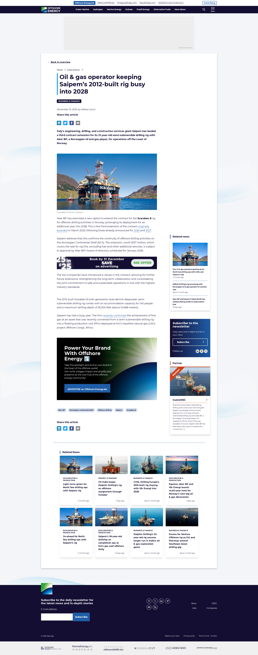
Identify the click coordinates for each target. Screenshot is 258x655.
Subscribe (183, 342)
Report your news (172, 636)
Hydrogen (98, 9)
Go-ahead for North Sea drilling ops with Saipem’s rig (74, 539)
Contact (213, 636)
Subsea (129, 9)
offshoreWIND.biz (106, 3)
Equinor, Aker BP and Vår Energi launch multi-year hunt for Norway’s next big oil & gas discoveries (181, 490)
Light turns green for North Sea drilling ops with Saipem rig (75, 487)
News (193, 603)
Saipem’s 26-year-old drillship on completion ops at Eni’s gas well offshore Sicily (111, 543)
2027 (148, 230)
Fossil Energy (143, 9)
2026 (136, 230)
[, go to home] (50, 9)
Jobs (194, 608)
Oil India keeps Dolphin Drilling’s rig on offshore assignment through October (110, 488)
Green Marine (82, 9)
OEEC (214, 603)
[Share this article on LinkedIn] (59, 123)
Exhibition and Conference (171, 3)
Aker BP (61, 410)
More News (180, 9)
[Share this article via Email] (78, 123)
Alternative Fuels (162, 9)
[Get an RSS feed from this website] (155, 607)
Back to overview (60, 62)
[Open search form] (204, 9)
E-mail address (49, 609)
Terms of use (204, 636)
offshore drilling (104, 410)
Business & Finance (69, 101)
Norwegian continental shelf (81, 410)
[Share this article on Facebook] (71, 123)
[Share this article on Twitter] (65, 123)
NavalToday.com (147, 3)
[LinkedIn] (197, 351)
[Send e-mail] (149, 607)
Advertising (209, 3)
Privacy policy (189, 636)
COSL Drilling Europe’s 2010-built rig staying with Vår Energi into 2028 (146, 487)
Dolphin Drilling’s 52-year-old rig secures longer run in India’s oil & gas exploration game (147, 540)
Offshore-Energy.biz (84, 3)
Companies (211, 608)
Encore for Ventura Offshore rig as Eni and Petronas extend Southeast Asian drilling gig (182, 540)
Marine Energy (114, 9)
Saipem (119, 410)
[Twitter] (206, 351)
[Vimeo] (167, 601)
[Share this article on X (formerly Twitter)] (65, 428)
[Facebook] (201, 351)
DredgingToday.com (127, 3)
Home (60, 69)
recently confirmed (114, 315)
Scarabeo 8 (131, 410)
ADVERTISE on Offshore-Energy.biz (87, 389)
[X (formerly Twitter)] (155, 601)
